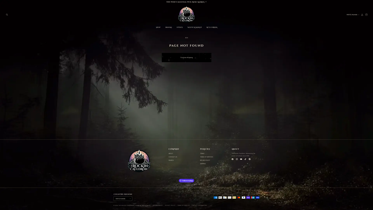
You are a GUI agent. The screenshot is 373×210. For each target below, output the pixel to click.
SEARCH (171, 160)
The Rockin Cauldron (126, 205)
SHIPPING (203, 164)
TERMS (202, 153)
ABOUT (171, 153)
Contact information (199, 205)
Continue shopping (186, 58)
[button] (7, 15)
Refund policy (158, 205)
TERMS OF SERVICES (206, 157)
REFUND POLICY (205, 160)
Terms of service (183, 205)
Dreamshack (146, 205)
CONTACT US (173, 157)
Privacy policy (170, 205)
